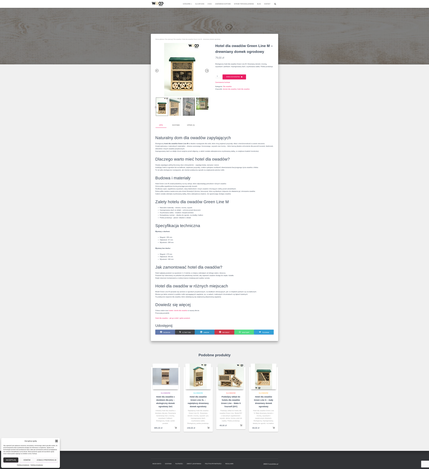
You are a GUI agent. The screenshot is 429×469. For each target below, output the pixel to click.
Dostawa (168, 464)
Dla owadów (177, 39)
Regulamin (229, 464)
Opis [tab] (161, 125)
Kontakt (267, 4)
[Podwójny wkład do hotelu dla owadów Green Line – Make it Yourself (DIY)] (231, 376)
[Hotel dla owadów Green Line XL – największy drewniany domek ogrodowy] (198, 376)
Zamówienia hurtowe (223, 4)
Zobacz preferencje (46, 460)
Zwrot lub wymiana (194, 464)
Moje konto (156, 464)
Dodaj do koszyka (233, 77)
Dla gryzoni (199, 4)
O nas (210, 4)
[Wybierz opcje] (241, 425)
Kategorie (187, 4)
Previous (156, 107)
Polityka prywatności (23, 465)
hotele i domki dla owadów (178, 310)
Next (208, 107)
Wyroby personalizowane (244, 4)
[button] (56, 441)
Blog (259, 4)
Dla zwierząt (169, 39)
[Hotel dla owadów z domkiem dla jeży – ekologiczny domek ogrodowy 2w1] (165, 376)
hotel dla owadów (243, 89)
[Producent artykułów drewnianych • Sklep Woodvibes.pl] (157, 4)
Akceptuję (11, 460)
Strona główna (159, 39)
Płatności (179, 464)
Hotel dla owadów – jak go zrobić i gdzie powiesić (172, 318)
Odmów (26, 460)
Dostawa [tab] (176, 125)
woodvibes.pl (273, 464)
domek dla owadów (229, 89)
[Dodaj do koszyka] (176, 428)
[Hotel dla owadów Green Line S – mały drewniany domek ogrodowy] (263, 376)
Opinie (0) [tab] (191, 125)
